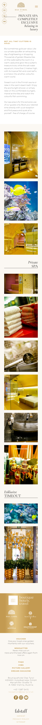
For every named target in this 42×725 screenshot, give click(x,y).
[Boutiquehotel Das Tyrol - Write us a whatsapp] (4, 16)
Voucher (21, 639)
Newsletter (21, 648)
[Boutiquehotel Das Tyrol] (21, 11)
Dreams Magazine (21, 671)
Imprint (21, 716)
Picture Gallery (21, 668)
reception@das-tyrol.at (21, 692)
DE (4, 21)
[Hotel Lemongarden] (30, 618)
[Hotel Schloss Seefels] (11, 630)
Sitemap (21, 722)
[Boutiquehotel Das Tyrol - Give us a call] (4, 4)
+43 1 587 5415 (21, 689)
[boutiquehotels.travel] (21, 604)
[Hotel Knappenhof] (30, 630)
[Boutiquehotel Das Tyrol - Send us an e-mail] (4, 10)
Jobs (21, 665)
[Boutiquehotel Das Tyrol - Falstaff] (21, 712)
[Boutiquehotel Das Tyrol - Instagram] (21, 697)
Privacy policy (21, 719)
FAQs (21, 662)
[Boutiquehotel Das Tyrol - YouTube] (26, 697)
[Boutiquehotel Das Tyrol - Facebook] (16, 697)
